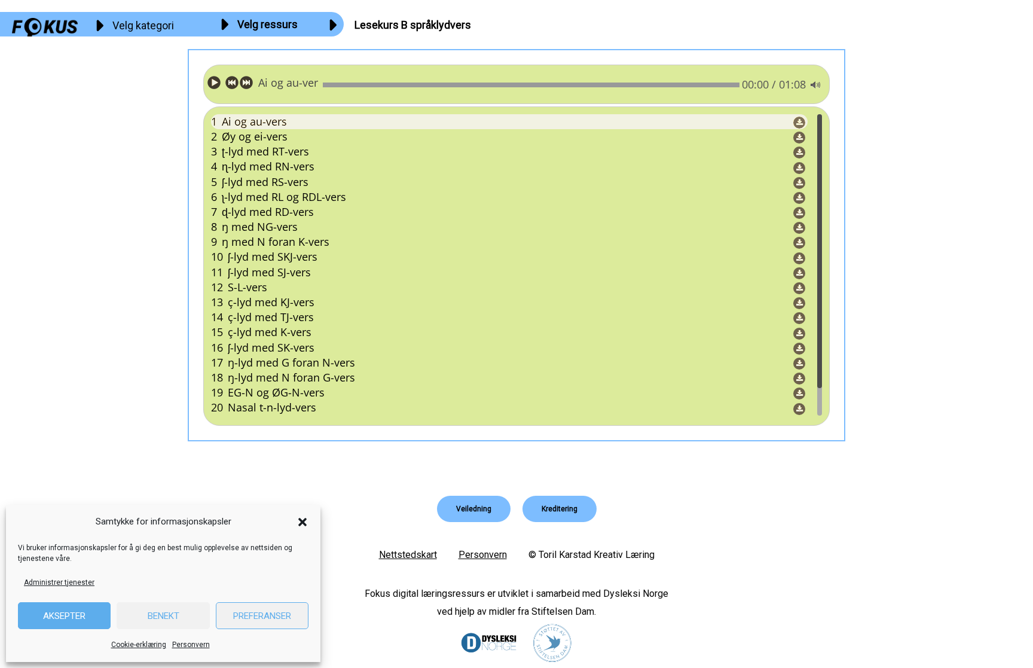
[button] (302, 522)
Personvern (191, 644)
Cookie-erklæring (138, 644)
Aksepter (64, 616)
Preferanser (262, 616)
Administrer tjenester (59, 582)
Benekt (163, 616)
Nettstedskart (408, 554)
